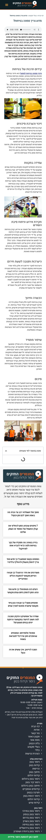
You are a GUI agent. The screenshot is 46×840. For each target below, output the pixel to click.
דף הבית (41, 15)
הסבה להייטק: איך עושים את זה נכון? (23, 651)
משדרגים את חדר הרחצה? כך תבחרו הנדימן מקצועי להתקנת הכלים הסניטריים (23, 575)
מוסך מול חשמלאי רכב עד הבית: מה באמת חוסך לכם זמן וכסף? (23, 514)
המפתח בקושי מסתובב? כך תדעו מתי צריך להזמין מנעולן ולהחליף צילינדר (23, 561)
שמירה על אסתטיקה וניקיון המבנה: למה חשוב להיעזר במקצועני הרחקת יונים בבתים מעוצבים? (23, 619)
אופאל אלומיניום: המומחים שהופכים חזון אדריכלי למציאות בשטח (23, 636)
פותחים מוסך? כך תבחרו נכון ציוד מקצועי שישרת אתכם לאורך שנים (23, 604)
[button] (6, 4)
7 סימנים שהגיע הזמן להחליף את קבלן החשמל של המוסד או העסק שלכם (23, 529)
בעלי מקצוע (33, 15)
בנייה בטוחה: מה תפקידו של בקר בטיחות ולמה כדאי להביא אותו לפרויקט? (23, 545)
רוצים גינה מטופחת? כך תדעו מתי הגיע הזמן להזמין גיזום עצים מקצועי (23, 591)
